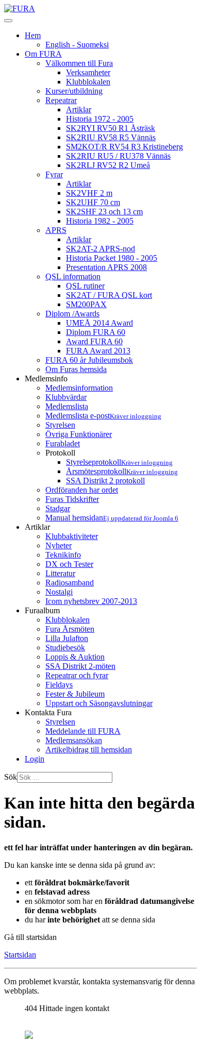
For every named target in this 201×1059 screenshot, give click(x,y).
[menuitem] (33, 35)
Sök (10, 776)
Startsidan (20, 954)
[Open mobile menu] (8, 20)
